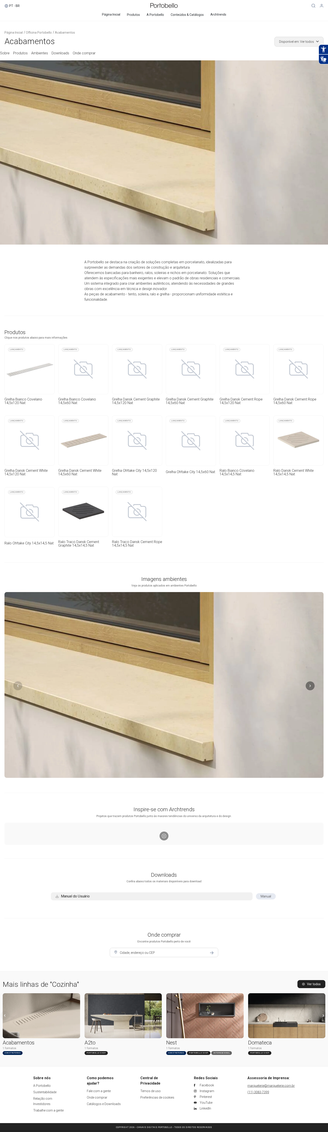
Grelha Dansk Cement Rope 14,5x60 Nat (294, 401)
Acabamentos (19, 1042)
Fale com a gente (99, 1091)
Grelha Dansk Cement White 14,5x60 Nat (80, 472)
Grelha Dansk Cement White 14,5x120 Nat (26, 472)
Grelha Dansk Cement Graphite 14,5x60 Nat (190, 401)
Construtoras (13, 1053)
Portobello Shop (96, 1053)
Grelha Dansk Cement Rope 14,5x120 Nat (241, 401)
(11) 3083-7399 (258, 1092)
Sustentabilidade (44, 1092)
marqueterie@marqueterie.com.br (271, 1085)
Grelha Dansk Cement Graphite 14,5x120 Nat (136, 401)
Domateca (260, 1042)
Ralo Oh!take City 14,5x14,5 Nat (29, 543)
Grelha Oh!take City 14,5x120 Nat (134, 472)
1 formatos (9, 1048)
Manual (266, 896)
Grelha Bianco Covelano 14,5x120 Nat (23, 401)
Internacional (221, 1053)
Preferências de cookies (157, 1097)
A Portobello (42, 1085)
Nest (171, 1042)
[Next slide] (323, 1015)
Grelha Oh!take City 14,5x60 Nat (190, 472)
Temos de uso (150, 1091)
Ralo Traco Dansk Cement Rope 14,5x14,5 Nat (137, 543)
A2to (90, 1042)
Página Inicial (13, 32)
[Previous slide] (4, 1015)
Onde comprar (97, 1097)
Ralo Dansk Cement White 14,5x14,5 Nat (293, 472)
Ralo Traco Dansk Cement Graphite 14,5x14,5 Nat (78, 543)
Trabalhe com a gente (48, 1110)
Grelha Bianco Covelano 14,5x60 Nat (77, 401)
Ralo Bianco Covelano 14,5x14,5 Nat (237, 472)
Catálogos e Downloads (104, 1104)
